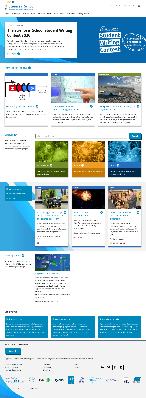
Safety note (47, 367)
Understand (41, 13)
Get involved (70, 13)
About (62, 13)
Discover (9, 135)
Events (55, 13)
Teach (49, 13)
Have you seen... (14, 189)
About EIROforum (11, 367)
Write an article (14, 319)
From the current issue (16, 68)
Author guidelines (83, 13)
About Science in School (13, 364)
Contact (114, 5)
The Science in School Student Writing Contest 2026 (39, 32)
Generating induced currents (20, 106)
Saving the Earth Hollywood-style (82, 214)
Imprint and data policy (13, 370)
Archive (75, 364)
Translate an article (109, 319)
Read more (11, 53)
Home (7, 13)
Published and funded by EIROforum (16, 389)
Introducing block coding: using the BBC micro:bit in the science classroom (50, 215)
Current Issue (15, 13)
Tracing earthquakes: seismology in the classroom (120, 215)
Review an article (61, 319)
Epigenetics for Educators (46, 273)
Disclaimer (46, 370)
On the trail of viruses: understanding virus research (67, 108)
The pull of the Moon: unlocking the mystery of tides (117, 108)
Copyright (46, 364)
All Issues (25, 13)
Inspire (32, 13)
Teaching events (13, 255)
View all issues (11, 198)
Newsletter (123, 5)
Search (131, 5)
